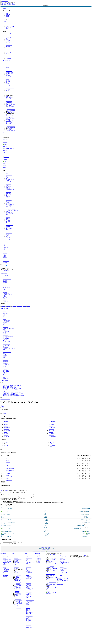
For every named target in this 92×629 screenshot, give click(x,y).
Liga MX (7, 53)
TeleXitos (7, 235)
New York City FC (10, 103)
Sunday (7, 16)
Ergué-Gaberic (9, 480)
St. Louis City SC (9, 120)
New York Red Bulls (10, 104)
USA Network (8, 193)
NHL (66, 573)
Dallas (16, 595)
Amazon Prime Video (10, 204)
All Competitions (6, 60)
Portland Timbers (9, 123)
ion (6, 223)
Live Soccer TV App (64, 556)
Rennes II (8, 475)
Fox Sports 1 (8, 184)
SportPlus (7, 234)
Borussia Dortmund (9, 87)
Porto (7, 84)
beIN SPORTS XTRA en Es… (9, 348)
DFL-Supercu (6, 261)
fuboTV (7, 190)
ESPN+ (7, 185)
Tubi (6, 236)
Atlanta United (18, 588)
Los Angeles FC (9, 117)
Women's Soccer (63, 555)
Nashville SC (9, 96)
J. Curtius (6, 423)
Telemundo (8, 196)
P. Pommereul (7, 427)
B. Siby (5, 432)
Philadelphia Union (11, 110)
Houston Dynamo (10, 114)
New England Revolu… (11, 99)
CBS (7, 176)
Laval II (8, 471)
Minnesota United (19, 602)
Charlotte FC (9, 102)
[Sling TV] (8, 306)
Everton (7, 74)
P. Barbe (6, 421)
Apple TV (8, 187)
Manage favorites (5, 270)
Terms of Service (16, 544)
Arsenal (7, 67)
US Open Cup (8, 27)
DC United (8, 105)
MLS (4, 252)
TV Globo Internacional (8, 336)
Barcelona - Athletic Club (50, 562)
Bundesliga (8, 40)
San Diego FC (10, 128)
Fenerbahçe (8, 89)
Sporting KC (18, 608)
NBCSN (7, 195)
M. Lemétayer (7, 430)
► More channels (4, 380)
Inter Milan (8, 80)
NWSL (7, 28)
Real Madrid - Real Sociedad (50, 560)
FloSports (7, 219)
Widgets (61, 558)
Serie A (7, 39)
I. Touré (51, 443)
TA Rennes (3, 406)
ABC (7, 173)
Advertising (62, 559)
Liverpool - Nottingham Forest (50, 567)
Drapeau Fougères (10, 468)
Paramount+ (8, 188)
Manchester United (9, 72)
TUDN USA (8, 192)
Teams (4, 62)
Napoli (7, 82)
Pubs (61, 564)
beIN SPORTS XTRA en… (29, 597)
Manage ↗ (5, 273)
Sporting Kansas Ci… (11, 130)
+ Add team (5, 275)
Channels (5, 134)
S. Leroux (6, 445)
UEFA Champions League (8, 294)
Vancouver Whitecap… (11, 115)
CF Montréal (9, 111)
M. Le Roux (52, 442)
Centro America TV (10, 213)
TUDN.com (8, 237)
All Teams (5, 132)
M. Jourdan (6, 429)
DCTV (7, 215)
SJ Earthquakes (18, 594)
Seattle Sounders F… (11, 127)
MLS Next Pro (9, 226)
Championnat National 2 (5, 399)
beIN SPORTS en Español (8, 328)
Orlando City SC (10, 106)
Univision (7, 201)
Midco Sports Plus (9, 225)
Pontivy (8, 462)
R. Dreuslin (51, 423)
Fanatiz (7, 172)
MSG (7, 227)
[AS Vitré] (2, 407)
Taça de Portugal (9, 45)
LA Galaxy (9, 124)
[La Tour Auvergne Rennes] (3, 413)
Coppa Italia (8, 47)
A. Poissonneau (52, 436)
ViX (6, 238)
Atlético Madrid (9, 77)
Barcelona (8, 75)
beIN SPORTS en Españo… (11, 189)
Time (8, 268)
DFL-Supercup (9, 43)
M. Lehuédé (51, 424)
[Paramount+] (19, 306)
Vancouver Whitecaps (16, 592)
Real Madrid (8, 76)
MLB (61, 575)
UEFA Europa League (7, 298)
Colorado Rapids (9, 121)
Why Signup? (19, 541)
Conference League (9, 36)
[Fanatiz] (24, 306)
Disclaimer (62, 561)
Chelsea (7, 68)
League (3, 268)
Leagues (4, 21)
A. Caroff (51, 432)
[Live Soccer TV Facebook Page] (51, 588)
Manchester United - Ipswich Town (50, 573)
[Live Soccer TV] (4, 1)
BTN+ (7, 211)
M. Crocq (51, 426)
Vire (7, 458)
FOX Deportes (9, 200)
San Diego (18, 605)
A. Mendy (6, 442)
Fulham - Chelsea (53, 558)
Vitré (1, 405)
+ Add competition (6, 287)
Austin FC (9, 129)
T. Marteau (51, 435)
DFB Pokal (8, 46)
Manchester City (9, 71)
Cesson (7, 460)
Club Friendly (8, 58)
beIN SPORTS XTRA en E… (12, 210)
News (4, 244)
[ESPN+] (28, 306)
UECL (4, 249)
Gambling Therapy (82, 555)
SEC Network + (9, 233)
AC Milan (8, 81)
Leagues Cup (8, 52)
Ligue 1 (7, 41)
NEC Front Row (9, 228)
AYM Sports (8, 208)
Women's (5, 245)
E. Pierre (52, 446)
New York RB (18, 579)
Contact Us (62, 570)
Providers (62, 563)
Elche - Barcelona (53, 557)
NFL (64, 573)
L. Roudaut (52, 445)
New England (18, 575)
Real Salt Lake (9, 122)
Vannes (7, 463)
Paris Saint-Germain (10, 88)
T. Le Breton (52, 427)
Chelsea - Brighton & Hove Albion (51, 569)
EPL (4, 254)
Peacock (7, 202)
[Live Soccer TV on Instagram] (51, 593)
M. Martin (6, 433)
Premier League (9, 37)
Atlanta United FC (10, 112)
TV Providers (37, 553)
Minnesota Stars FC (11, 126)
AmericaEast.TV (9, 205)
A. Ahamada (52, 433)
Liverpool (7, 69)
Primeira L (5, 259)
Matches (4, 8)
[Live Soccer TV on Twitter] (51, 591)
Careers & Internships (64, 562)
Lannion (8, 466)
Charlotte (17, 577)
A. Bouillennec (52, 421)
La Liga (7, 38)
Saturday (7, 15)
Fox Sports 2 (8, 186)
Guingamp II (9, 476)
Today (7, 13)
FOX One (8, 220)
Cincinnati (17, 576)
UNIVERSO (8, 198)
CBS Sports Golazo (9, 212)
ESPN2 (7, 180)
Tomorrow (8, 14)
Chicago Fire (9, 98)
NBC (7, 178)
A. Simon (6, 435)
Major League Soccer (10, 26)
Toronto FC (9, 107)
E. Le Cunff (6, 424)
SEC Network (8, 231)
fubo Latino (8, 221)
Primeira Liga (8, 42)
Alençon (8, 473)
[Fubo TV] (3, 306)
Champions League (9, 33)
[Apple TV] (13, 306)
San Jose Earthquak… (10, 118)
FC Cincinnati (9, 101)
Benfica (7, 83)
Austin (17, 607)
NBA (61, 573)
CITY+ (7, 214)
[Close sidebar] (1, 397)
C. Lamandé (51, 430)
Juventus (7, 79)
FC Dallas (8, 119)
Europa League (9, 34)
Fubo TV (39, 556)
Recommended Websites (63, 566)
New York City (18, 578)
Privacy (61, 560)
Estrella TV (8, 217)
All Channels (5, 242)
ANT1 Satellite (9, 206)
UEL (4, 248)
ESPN (7, 177)
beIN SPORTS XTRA (10, 209)
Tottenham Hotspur (9, 73)
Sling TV (39, 555)
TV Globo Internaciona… (11, 197)
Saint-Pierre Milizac (10, 470)
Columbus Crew (19, 584)
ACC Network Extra (10, 203)
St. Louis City (18, 596)
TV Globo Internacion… (28, 582)
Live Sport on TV (63, 572)
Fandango (8, 218)
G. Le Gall (6, 436)
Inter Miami (17, 572)
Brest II (7, 478)
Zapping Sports (9, 239)
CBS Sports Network (10, 179)
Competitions (3, 284)
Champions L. (6, 247)
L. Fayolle (51, 429)
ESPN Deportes (9, 183)
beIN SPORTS (9, 175)
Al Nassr (7, 90)
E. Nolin (6, 426)
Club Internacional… (10, 97)
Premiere (7, 230)
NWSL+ (7, 229)
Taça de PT (5, 262)
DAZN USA (8, 194)
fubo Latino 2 (8, 222)
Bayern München (9, 85)
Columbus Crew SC (11, 109)
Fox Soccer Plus (9, 181)
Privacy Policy (8, 544)
